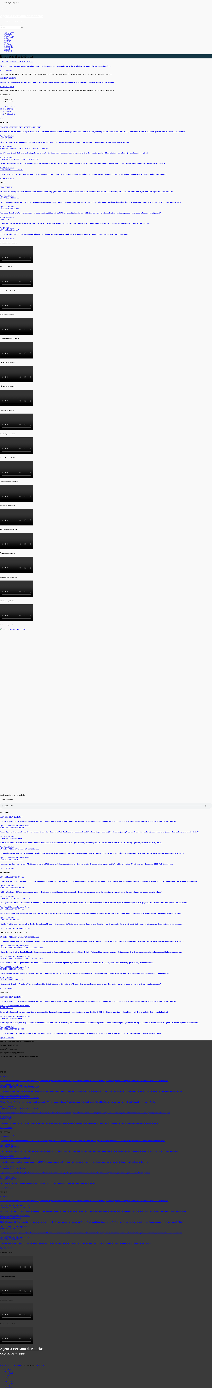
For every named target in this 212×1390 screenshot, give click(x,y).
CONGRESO (9, 33)
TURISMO (8, 51)
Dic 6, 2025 (4, 1188)
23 (14, 111)
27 (8, 114)
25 (3, 114)
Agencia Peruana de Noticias (21, 16)
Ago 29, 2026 (5, 847)
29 (12, 114)
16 (14, 109)
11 (3, 109)
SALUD (7, 49)
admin (10, 70)
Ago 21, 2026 (5, 956)
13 (8, 109)
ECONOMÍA (9, 37)
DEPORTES (8, 35)
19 (6, 111)
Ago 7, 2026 (4, 207)
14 (10, 109)
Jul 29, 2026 (4, 978)
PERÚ (6, 43)
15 (12, 109)
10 (1, 109)
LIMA (6, 39)
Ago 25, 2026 (5, 1226)
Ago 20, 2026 (5, 967)
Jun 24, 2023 (4, 87)
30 (14, 114)
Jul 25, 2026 (4, 1117)
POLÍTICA (8, 45)
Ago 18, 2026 (5, 136)
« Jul (1, 118)
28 (10, 114)
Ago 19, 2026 (5, 1248)
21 (10, 111)
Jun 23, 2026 (4, 228)
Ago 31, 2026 (5, 826)
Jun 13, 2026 (4, 1166)
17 (1, 111)
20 (8, 111)
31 (1, 116)
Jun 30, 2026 (4, 168)
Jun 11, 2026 (4, 1177)
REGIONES (8, 47)
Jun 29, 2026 (4, 178)
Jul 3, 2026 (4, 157)
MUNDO (7, 41)
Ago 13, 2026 (5, 1106)
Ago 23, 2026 (5, 918)
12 (6, 109)
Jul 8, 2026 (4, 1128)
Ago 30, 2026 (5, 836)
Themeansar (39, 1365)
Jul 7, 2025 (4, 70)
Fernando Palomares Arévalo (20, 826)
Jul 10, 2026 (4, 146)
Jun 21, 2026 (4, 238)
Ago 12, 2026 (5, 196)
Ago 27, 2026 (5, 858)
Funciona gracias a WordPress (10, 1365)
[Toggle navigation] (1, 25)
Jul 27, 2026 (4, 988)
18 (3, 111)
